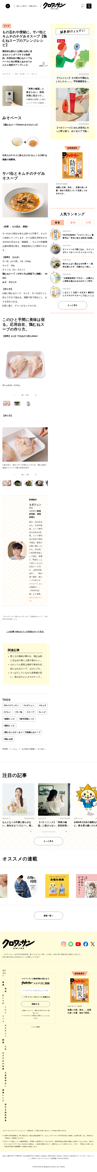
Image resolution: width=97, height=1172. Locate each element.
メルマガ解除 (35, 1027)
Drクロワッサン (11, 705)
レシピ (42, 712)
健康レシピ (9, 719)
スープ (30, 712)
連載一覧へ (48, 916)
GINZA (37, 1156)
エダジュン (29, 705)
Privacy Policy (63, 1158)
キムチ (42, 705)
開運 (3, 1041)
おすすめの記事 (3, 1061)
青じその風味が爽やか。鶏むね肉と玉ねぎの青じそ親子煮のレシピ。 (26, 659)
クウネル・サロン (86, 1156)
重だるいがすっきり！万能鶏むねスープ (22, 732)
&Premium (51, 1156)
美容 (6, 990)
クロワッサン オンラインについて (14, 1130)
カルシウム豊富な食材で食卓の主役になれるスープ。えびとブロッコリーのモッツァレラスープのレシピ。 (26, 667)
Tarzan (59, 1156)
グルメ (7, 712)
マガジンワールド (43, 1158)
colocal (65, 1156)
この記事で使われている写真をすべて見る (25, 632)
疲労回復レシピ (26, 719)
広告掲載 (53, 1158)
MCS (34, 1158)
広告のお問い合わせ (42, 1130)
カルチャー (6, 1030)
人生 (6, 1047)
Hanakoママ (74, 1156)
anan (4, 1156)
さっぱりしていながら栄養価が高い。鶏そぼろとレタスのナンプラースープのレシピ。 (26, 675)
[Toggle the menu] (8, 6)
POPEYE (18, 1156)
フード (7, 26)
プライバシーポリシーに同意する (37, 997)
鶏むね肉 (8, 739)
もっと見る (72, 305)
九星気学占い (6, 1079)
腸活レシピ (9, 726)
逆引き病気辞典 (6, 1112)
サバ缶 (19, 712)
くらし (6, 1009)
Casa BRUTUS (28, 1156)
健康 (3, 983)
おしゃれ (3, 999)
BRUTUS (11, 1156)
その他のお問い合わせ (58, 1130)
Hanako (44, 1156)
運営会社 (30, 1130)
